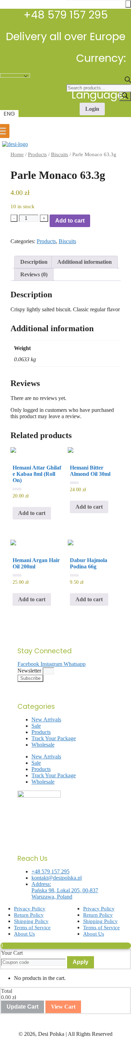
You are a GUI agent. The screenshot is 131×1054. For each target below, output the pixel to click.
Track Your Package (53, 738)
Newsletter (30, 671)
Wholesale (42, 745)
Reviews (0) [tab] (34, 274)
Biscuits (59, 154)
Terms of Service (32, 927)
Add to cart (70, 221)
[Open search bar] (128, 81)
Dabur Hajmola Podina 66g (88, 563)
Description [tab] (34, 262)
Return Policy (29, 915)
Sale (36, 726)
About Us (24, 934)
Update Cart (22, 1007)
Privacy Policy (29, 908)
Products (37, 154)
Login (92, 109)
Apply (80, 962)
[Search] (125, 96)
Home (17, 154)
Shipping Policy (31, 921)
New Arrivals (46, 719)
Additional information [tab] (84, 262)
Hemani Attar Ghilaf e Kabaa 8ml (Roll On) (37, 474)
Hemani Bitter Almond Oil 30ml (90, 471)
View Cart (63, 1007)
